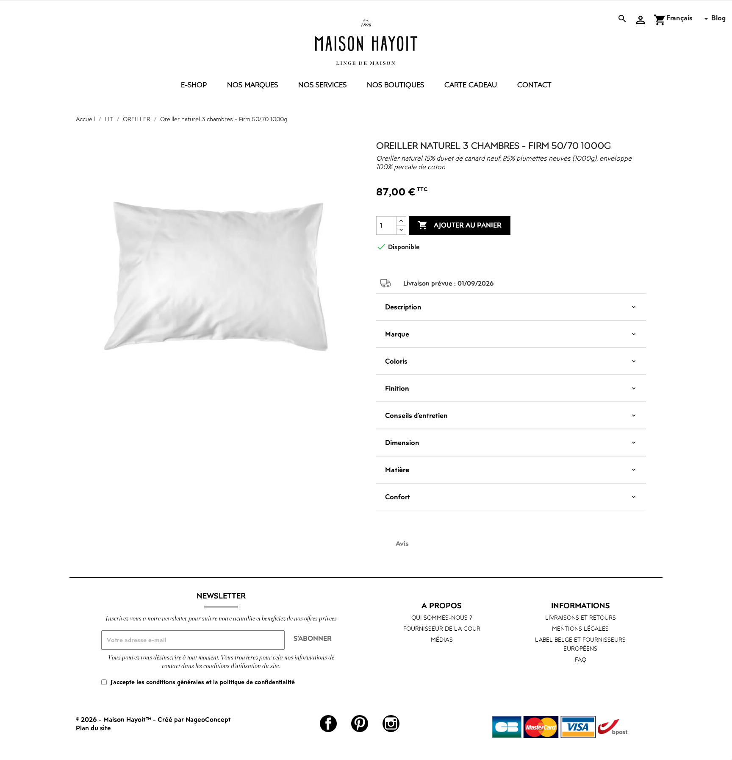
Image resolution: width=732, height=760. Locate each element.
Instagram (391, 723)
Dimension (402, 442)
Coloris (396, 361)
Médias (442, 639)
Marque (397, 334)
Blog (718, 17)
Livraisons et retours (580, 617)
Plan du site (93, 728)
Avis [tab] (402, 543)
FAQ (580, 659)
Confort (397, 496)
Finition (397, 388)
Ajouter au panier (460, 225)
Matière (397, 469)
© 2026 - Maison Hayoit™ (114, 719)
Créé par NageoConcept (194, 719)
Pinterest (359, 723)
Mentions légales (580, 628)
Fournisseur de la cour (441, 628)
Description (403, 307)
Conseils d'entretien (416, 415)
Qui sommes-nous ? (441, 617)
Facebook (328, 723)
